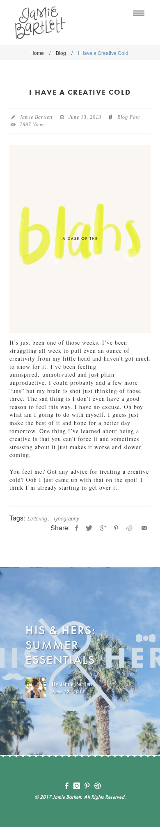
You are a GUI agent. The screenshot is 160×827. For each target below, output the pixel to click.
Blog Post (128, 117)
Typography (66, 518)
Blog (61, 52)
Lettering (37, 518)
